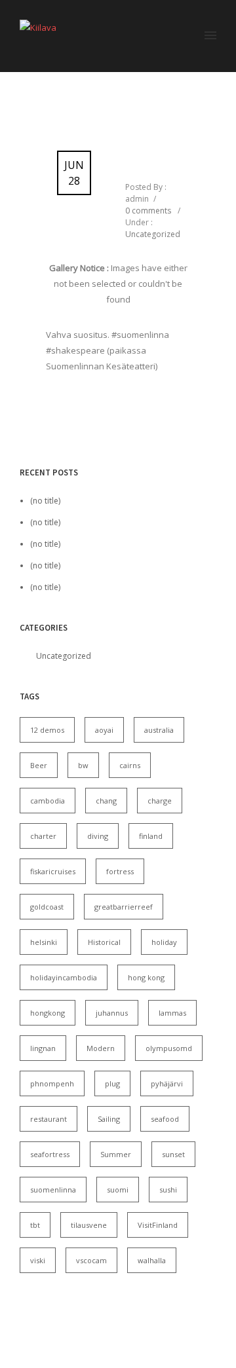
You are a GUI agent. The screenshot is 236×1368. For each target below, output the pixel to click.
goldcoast (47, 907)
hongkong (47, 1013)
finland (151, 836)
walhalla (152, 1260)
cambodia (47, 800)
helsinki (43, 942)
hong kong (146, 977)
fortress (120, 871)
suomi (117, 1189)
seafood (165, 1119)
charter (43, 836)
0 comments (148, 210)
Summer (115, 1154)
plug (112, 1083)
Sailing (109, 1119)
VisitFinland (158, 1225)
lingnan (43, 1048)
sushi (168, 1189)
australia (159, 730)
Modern (101, 1048)
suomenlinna (53, 1189)
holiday (164, 942)
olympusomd (169, 1048)
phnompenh (52, 1083)
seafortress (49, 1154)
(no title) (45, 500)
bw (83, 765)
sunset (173, 1154)
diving (97, 836)
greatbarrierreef (123, 907)
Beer (38, 765)
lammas (172, 1013)
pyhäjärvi (167, 1083)
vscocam (91, 1260)
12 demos (47, 730)
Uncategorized (152, 234)
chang (106, 800)
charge (160, 800)
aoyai (104, 730)
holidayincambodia (63, 977)
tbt (35, 1225)
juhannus (112, 1013)
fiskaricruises (52, 871)
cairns (129, 765)
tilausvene (89, 1225)
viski (37, 1260)
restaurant (48, 1119)
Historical (104, 942)
